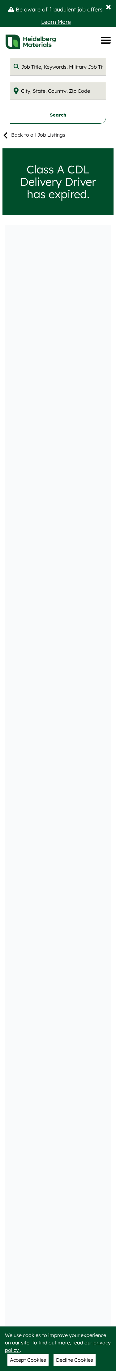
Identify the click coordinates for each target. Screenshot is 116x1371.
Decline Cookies (74, 1360)
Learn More (56, 21)
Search (58, 115)
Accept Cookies (28, 1360)
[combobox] (58, 67)
